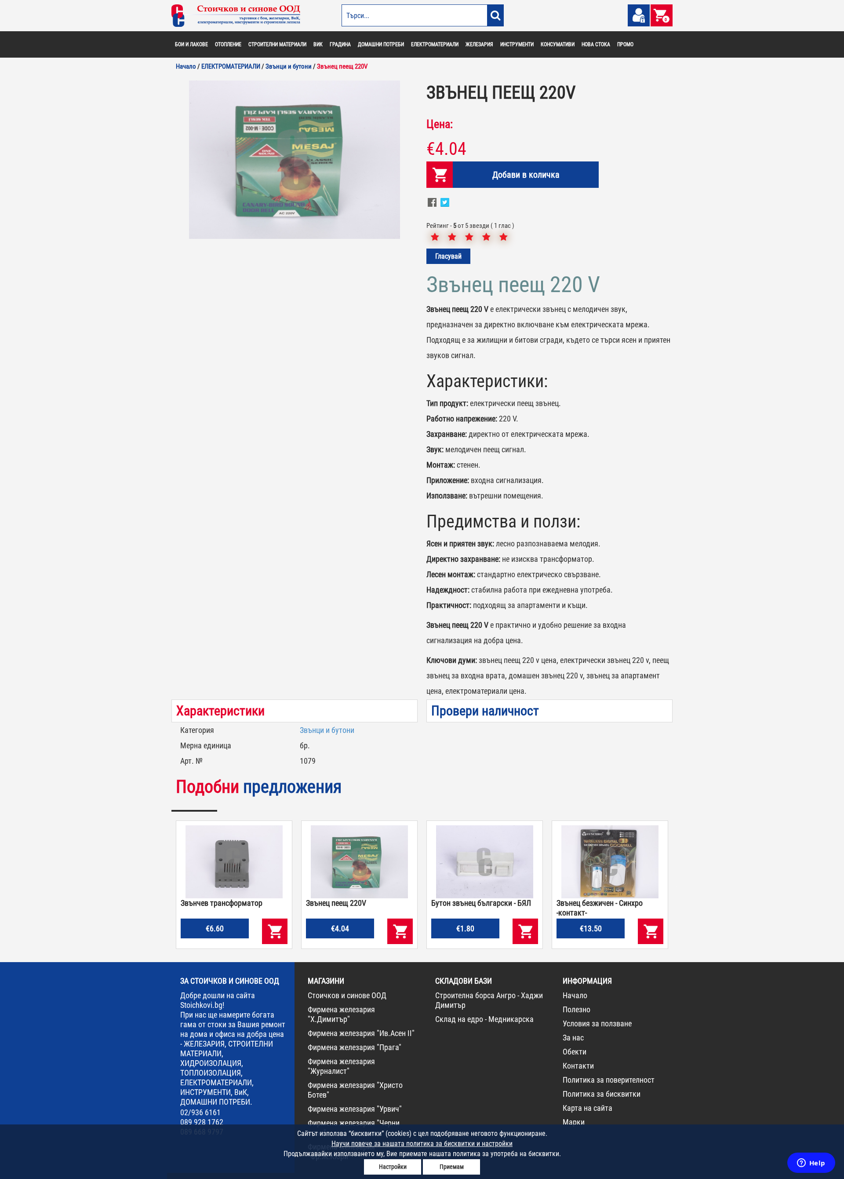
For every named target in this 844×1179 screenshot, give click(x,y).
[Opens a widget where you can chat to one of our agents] (811, 1164)
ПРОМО (625, 44)
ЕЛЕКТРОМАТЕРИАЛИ (434, 44)
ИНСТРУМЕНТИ (517, 44)
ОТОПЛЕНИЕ (228, 44)
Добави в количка (526, 174)
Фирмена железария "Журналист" (341, 1066)
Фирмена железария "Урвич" (355, 1108)
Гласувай (448, 256)
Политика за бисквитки (601, 1093)
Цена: (439, 124)
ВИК (318, 44)
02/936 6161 (200, 1112)
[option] (294, 160)
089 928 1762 (201, 1122)
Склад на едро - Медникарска (484, 1019)
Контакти (578, 1065)
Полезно (576, 1009)
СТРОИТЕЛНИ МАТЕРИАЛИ (277, 44)
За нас (573, 1037)
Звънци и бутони (327, 730)
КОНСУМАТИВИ (558, 44)
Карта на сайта (587, 1108)
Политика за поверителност (609, 1079)
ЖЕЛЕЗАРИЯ (479, 44)
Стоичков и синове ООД (347, 995)
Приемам (452, 1166)
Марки (574, 1122)
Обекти (574, 1051)
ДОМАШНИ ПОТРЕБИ (381, 44)
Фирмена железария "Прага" (354, 1047)
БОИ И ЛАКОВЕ (191, 44)
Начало (575, 995)
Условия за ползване (597, 1023)
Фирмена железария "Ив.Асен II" (361, 1033)
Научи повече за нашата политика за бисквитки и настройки (422, 1143)
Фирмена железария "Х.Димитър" (341, 1014)
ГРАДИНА (340, 44)
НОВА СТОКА (596, 44)
